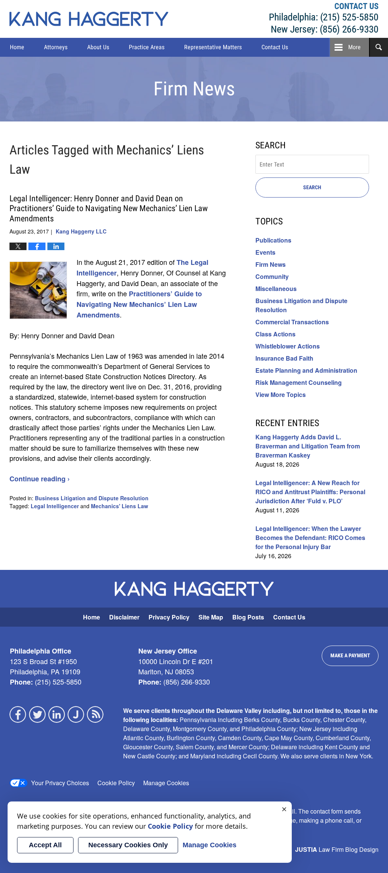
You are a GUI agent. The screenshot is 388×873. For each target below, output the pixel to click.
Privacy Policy (169, 617)
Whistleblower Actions (287, 346)
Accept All (45, 845)
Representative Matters (213, 47)
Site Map (211, 617)
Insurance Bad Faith (284, 358)
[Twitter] (37, 714)
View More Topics (280, 394)
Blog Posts (248, 617)
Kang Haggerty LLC (324, 19)
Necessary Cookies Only (128, 845)
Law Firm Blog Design (337, 849)
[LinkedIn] (57, 714)
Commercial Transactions (292, 321)
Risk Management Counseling (298, 382)
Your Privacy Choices (60, 782)
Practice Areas (146, 47)
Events (265, 252)
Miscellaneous (276, 288)
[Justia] (76, 714)
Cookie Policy (116, 782)
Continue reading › (39, 479)
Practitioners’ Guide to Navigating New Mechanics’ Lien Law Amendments (139, 304)
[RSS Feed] (95, 714)
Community (272, 276)
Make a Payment (350, 655)
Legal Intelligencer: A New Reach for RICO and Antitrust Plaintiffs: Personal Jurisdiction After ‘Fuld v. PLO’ (310, 491)
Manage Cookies (166, 782)
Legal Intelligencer (55, 506)
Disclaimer (124, 617)
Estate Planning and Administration (306, 370)
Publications (273, 240)
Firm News (270, 264)
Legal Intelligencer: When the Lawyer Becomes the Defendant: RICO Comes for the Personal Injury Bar (310, 537)
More (354, 47)
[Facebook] (18, 714)
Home (17, 47)
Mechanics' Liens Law (119, 506)
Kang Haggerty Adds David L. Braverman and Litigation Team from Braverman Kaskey (307, 446)
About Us (98, 47)
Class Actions (275, 334)
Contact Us (274, 47)
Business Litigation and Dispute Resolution (92, 498)
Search (312, 187)
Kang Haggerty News (88, 19)
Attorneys (55, 47)
